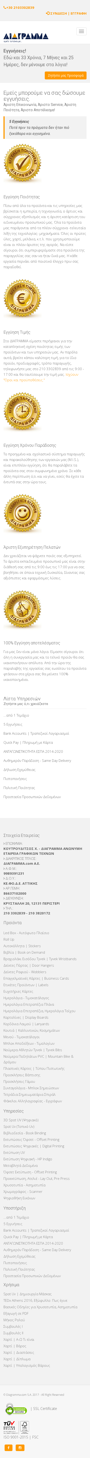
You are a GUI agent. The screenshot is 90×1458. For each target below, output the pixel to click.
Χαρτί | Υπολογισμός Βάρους (26, 1365)
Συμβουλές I (13, 1326)
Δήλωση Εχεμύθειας (19, 769)
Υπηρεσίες (13, 1111)
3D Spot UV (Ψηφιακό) (21, 1120)
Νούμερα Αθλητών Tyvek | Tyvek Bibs (32, 1049)
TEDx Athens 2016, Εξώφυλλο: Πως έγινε (35, 1300)
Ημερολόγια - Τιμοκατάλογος (26, 997)
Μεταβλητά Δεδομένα (20, 1165)
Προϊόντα (12, 922)
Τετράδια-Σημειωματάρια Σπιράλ (29, 1094)
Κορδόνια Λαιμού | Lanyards (26, 1023)
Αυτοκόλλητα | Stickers (22, 945)
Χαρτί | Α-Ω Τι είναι (18, 1339)
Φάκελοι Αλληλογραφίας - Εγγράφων (32, 1101)
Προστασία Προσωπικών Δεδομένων (32, 796)
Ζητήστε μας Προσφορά (66, 75)
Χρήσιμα (11, 1284)
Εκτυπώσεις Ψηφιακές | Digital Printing (33, 1146)
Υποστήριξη (14, 1208)
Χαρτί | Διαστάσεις (18, 1352)
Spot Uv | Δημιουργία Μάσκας (27, 1294)
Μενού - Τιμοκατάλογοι (21, 1036)
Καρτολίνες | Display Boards (25, 1017)
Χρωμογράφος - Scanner (22, 1191)
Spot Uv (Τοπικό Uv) (18, 1126)
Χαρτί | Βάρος (14, 1346)
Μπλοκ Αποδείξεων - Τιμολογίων (28, 1043)
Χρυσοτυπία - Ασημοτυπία (24, 1185)
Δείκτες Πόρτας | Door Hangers (28, 965)
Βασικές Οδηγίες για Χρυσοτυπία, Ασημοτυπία (40, 1307)
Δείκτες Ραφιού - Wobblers (24, 971)
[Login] (47, 13)
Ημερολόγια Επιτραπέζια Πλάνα (28, 1004)
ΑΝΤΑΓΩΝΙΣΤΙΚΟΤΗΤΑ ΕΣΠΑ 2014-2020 (33, 751)
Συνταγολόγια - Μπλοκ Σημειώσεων (31, 1088)
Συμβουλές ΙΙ (13, 1333)
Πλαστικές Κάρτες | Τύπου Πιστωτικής (34, 1068)
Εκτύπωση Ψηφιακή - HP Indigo (27, 1159)
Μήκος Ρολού (14, 1320)
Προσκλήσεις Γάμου (19, 1081)
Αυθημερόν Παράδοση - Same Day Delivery (37, 760)
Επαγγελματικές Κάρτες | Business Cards (36, 978)
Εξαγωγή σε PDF (15, 1313)
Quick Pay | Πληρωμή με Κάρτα (28, 742)
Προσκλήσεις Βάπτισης (21, 1075)
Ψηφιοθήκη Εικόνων (19, 1198)
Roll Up (8, 939)
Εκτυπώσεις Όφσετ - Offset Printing (31, 1139)
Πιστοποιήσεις (15, 778)
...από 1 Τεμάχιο (16, 715)
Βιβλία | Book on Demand (24, 952)
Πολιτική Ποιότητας (19, 787)
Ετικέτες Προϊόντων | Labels (25, 984)
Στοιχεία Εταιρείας (21, 835)
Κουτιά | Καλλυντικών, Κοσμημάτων (31, 1030)
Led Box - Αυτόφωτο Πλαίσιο (26, 932)
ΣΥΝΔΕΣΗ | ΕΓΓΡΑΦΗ (68, 13)
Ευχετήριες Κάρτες (18, 991)
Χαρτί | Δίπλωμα (16, 1359)
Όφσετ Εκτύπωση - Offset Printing (30, 1172)
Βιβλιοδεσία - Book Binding (24, 1133)
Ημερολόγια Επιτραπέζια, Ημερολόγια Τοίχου (39, 1010)
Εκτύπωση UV (14, 1152)
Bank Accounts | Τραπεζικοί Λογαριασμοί (36, 733)
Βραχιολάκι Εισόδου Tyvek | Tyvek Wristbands (40, 958)
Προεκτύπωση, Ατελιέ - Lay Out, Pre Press (36, 1178)
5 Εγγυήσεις (12, 724)
